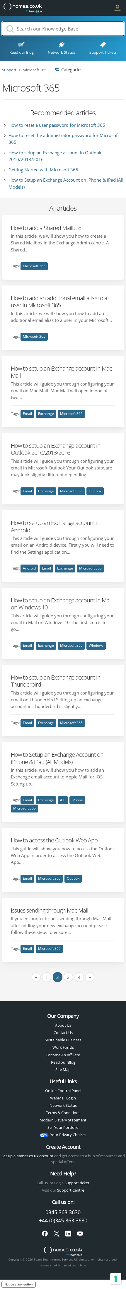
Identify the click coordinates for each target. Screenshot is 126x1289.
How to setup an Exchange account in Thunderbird (56, 680)
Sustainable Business (63, 1040)
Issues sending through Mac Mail (49, 910)
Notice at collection (19, 1284)
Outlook (95, 491)
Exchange (46, 413)
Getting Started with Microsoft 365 (43, 170)
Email (27, 413)
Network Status (63, 1105)
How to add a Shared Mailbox (46, 228)
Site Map (63, 1069)
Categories (71, 69)
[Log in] (117, 7)
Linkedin (68, 1233)
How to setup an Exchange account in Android (56, 526)
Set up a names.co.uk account (27, 1155)
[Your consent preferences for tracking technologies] (115, 1278)
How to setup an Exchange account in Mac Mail (61, 371)
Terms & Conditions (63, 1112)
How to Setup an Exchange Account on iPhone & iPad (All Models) (57, 758)
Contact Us (63, 1032)
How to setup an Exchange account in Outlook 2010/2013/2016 (56, 449)
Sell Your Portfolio (63, 1127)
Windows (96, 645)
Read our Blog (63, 1062)
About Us (63, 1025)
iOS (63, 800)
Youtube (80, 1233)
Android (29, 568)
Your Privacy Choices (68, 1134)
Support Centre (70, 1190)
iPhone (77, 800)
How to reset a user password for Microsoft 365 (56, 125)
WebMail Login (63, 1098)
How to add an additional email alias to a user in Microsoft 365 (59, 301)
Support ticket (76, 1182)
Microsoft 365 (34, 265)
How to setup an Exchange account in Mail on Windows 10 (61, 603)
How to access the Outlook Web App (54, 840)
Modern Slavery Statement (63, 1120)
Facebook (45, 1233)
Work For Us (63, 1047)
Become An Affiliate (63, 1054)
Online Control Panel (63, 1090)
